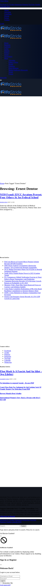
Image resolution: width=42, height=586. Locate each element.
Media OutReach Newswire (18, 70)
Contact (7, 20)
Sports (6, 54)
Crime (6, 49)
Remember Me (8, 583)
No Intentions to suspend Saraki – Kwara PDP (17, 383)
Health (11, 64)
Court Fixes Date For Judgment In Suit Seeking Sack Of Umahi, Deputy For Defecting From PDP (20, 388)
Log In (3, 581)
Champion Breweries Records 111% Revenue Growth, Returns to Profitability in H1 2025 (23, 282)
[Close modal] (1, 564)
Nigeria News (4, 202)
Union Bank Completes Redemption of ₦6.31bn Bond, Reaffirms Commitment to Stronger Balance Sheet (23, 290)
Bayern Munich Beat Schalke (10, 393)
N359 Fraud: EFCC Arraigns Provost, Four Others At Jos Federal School (21, 196)
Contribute (8, 14)
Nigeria (6, 51)
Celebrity (7, 47)
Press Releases (14, 68)
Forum (6, 18)
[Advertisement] (21, 118)
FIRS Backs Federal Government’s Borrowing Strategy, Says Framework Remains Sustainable (20, 266)
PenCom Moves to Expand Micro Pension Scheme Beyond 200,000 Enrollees (21, 263)
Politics (6, 53)
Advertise (7, 12)
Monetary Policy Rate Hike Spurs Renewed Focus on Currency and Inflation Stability (22, 286)
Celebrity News (4, 379)
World (11, 72)
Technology (8, 56)
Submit (23, 526)
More (6, 58)
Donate (6, 16)
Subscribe (3, 78)
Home (6, 43)
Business (7, 45)
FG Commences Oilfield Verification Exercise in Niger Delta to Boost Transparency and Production (23, 278)
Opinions (12, 66)
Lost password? (5, 585)
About (6, 10)
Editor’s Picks (13, 62)
